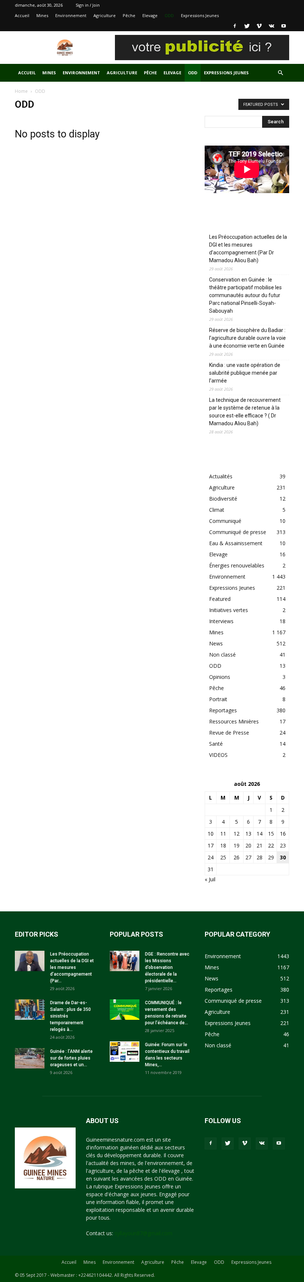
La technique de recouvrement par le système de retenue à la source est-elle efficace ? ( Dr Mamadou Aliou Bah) (245, 411)
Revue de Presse (229, 732)
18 (223, 845)
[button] (280, 73)
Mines (42, 15)
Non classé (222, 654)
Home (21, 91)
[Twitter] (246, 26)
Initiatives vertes (228, 610)
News (216, 643)
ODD (169, 15)
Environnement (70, 15)
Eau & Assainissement (235, 543)
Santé (216, 743)
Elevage (150, 15)
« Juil (210, 879)
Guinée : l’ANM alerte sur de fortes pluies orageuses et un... (71, 1058)
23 (283, 845)
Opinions (219, 676)
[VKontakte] (271, 26)
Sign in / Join (88, 5)
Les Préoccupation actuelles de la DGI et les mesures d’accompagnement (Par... (72, 967)
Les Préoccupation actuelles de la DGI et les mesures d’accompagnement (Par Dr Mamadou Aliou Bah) (248, 248)
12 (236, 833)
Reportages (223, 710)
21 (259, 845)
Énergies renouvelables (236, 565)
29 (271, 857)
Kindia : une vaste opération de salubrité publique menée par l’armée (244, 373)
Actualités (220, 476)
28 (259, 857)
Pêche (129, 15)
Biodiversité (223, 498)
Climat (216, 509)
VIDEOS (218, 754)
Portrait (218, 699)
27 (248, 857)
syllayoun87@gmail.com (143, 1233)
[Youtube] (283, 26)
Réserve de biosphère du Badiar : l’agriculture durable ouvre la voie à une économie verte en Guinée (247, 338)
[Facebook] (234, 26)
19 (236, 845)
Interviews (221, 621)
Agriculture (104, 15)
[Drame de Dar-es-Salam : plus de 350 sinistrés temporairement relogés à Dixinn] (29, 1009)
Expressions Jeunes (200, 15)
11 (223, 833)
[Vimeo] (259, 26)
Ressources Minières (234, 721)
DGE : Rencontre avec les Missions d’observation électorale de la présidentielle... (167, 967)
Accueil (22, 15)
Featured (220, 598)
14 (259, 833)
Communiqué (225, 520)
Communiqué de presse (237, 532)
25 (223, 857)
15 (271, 833)
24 (211, 857)
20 (248, 845)
